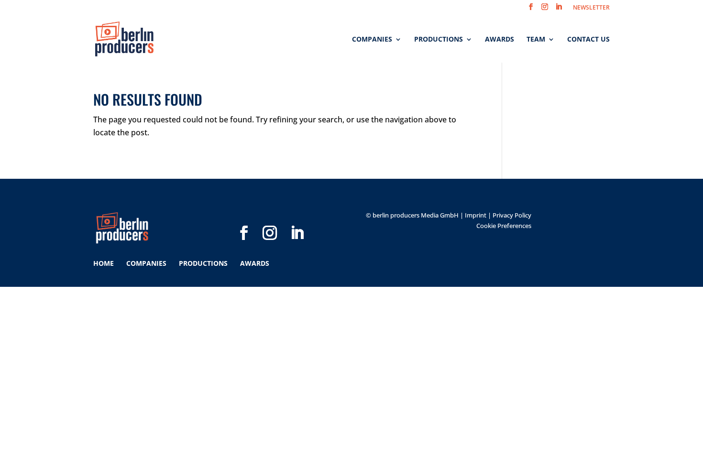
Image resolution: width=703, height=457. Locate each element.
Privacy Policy (512, 215)
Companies (372, 40)
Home (103, 263)
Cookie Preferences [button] (503, 225)
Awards (499, 40)
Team (536, 40)
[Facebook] (244, 217)
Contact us (588, 40)
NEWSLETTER (591, 8)
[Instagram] (269, 217)
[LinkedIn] (297, 217)
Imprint (475, 215)
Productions (438, 40)
